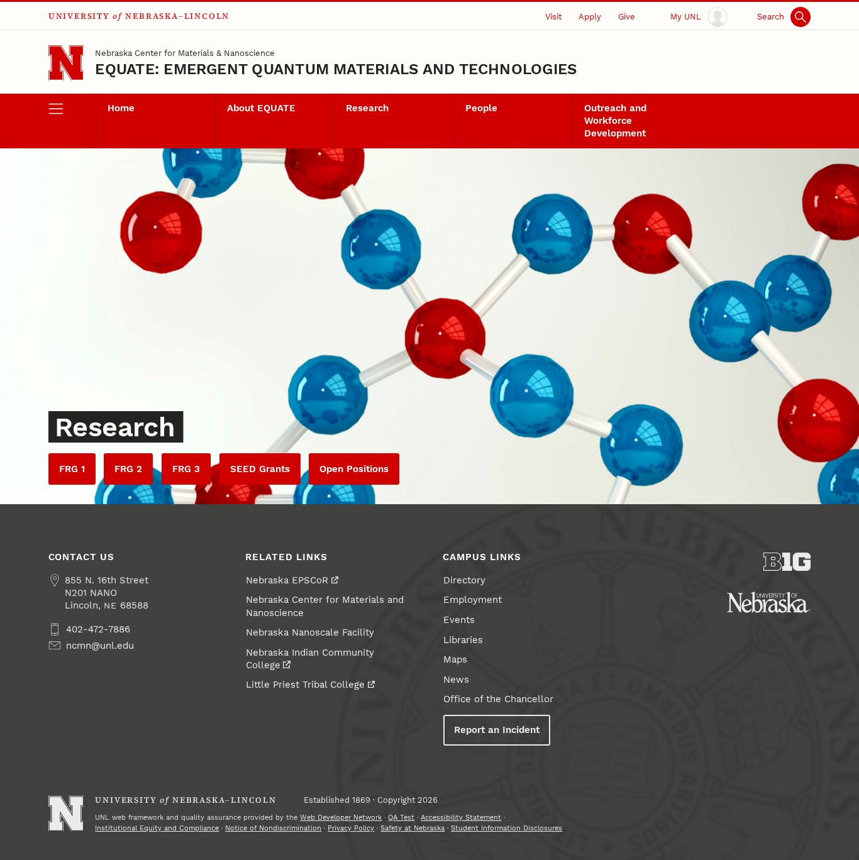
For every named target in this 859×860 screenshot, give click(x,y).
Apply (590, 16)
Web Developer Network (341, 817)
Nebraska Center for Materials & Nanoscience (185, 53)
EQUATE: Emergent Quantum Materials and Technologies (336, 69)
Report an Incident (497, 730)
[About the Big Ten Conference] (787, 561)
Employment (472, 599)
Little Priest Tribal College (305, 684)
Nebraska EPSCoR (287, 580)
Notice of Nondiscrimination (273, 828)
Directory (464, 580)
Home (121, 108)
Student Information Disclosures (506, 828)
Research (367, 108)
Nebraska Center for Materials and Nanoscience (325, 606)
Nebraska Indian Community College (310, 659)
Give (626, 16)
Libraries (463, 640)
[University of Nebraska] (768, 602)
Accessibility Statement (461, 817)
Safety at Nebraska (412, 828)
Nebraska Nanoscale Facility (310, 632)
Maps (455, 659)
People (481, 108)
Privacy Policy (351, 828)
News (456, 679)
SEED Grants (260, 469)
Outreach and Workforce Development (615, 120)
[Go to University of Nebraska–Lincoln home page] (66, 63)
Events (459, 620)
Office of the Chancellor (498, 699)
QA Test (401, 817)
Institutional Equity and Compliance (157, 828)
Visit (553, 16)
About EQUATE (261, 108)
